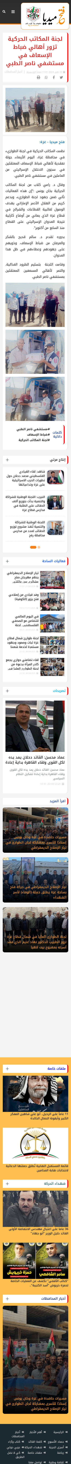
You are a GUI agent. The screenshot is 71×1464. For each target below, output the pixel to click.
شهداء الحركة (34, 1447)
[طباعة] (38, 77)
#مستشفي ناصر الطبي (33, 429)
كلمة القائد (35, 1441)
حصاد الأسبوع (56, 1441)
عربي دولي (14, 1447)
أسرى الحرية (57, 1447)
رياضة (61, 1452)
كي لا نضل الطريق (16, 1454)
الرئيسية (31, 72)
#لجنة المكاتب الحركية (34, 440)
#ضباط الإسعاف (38, 434)
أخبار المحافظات (18, 1434)
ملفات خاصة (35, 1452)
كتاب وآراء (14, 1441)
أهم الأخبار (36, 1432)
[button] (39, 547)
